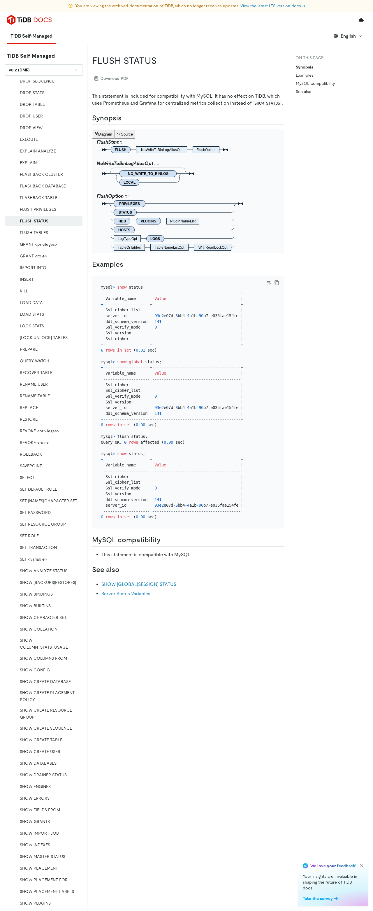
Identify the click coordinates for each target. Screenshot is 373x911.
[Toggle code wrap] (269, 283)
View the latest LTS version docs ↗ (272, 5)
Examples (305, 75)
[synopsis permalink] (126, 118)
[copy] (277, 283)
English (348, 36)
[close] (362, 866)
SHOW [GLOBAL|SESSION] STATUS (138, 584)
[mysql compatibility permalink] (165, 539)
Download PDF (115, 78)
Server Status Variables (125, 593)
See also (304, 91)
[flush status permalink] (161, 60)
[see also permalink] (124, 569)
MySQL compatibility (315, 83)
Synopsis (304, 67)
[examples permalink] (127, 264)
